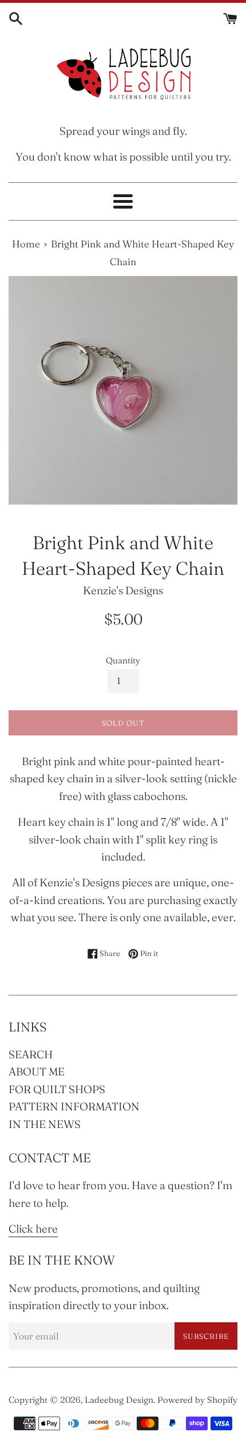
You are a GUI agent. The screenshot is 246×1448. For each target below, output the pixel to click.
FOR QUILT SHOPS (57, 1089)
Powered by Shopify (197, 1399)
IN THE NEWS (45, 1124)
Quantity (123, 660)
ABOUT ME (37, 1071)
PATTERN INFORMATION (74, 1106)
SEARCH (31, 1054)
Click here (33, 1228)
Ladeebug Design (119, 1399)
